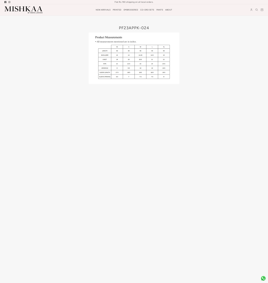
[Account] (251, 9)
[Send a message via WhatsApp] (263, 278)
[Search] (256, 9)
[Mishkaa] (23, 9)
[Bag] (262, 9)
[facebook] (5, 2)
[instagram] (9, 2)
